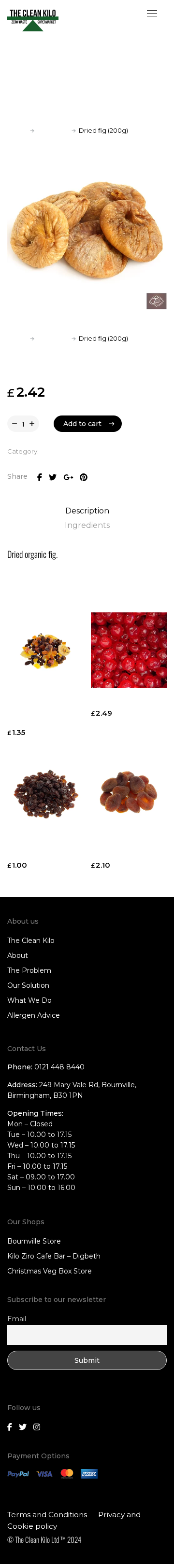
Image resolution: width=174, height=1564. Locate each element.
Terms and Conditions (47, 1514)
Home (17, 130)
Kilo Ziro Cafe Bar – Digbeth (54, 1256)
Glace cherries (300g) (128, 701)
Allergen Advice (33, 1015)
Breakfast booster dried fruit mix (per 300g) (39, 711)
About (17, 955)
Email (16, 1319)
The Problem (29, 970)
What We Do (29, 1000)
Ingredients (87, 525)
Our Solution (28, 985)
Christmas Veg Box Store (49, 1271)
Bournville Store (34, 1241)
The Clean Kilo (31, 940)
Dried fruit (53, 130)
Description (87, 510)
